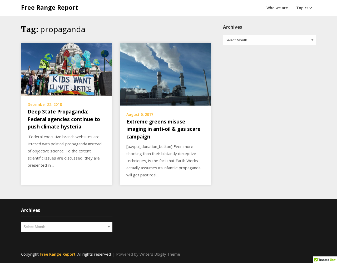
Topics (302, 7)
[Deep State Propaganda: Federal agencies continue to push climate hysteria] (66, 68)
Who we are (277, 7)
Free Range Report (49, 7)
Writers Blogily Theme (160, 254)
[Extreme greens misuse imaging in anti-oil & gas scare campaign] (165, 73)
